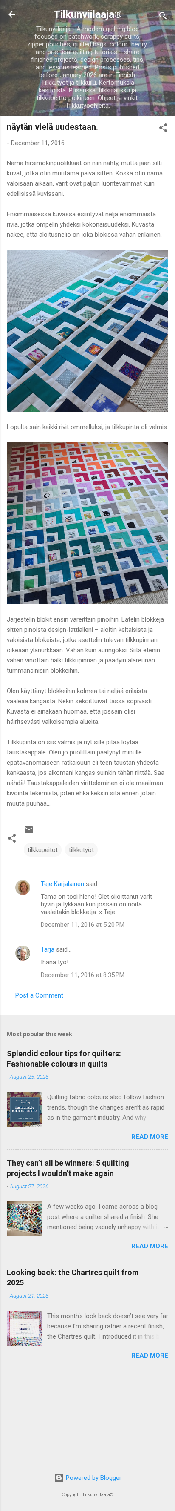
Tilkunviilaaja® (88, 14)
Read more (149, 1137)
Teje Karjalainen (62, 884)
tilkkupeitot (43, 850)
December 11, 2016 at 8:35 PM (82, 975)
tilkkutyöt (81, 850)
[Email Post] (29, 833)
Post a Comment (39, 995)
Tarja (47, 949)
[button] (163, 129)
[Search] (163, 17)
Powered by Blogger (92, 1478)
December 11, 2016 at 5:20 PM (82, 925)
